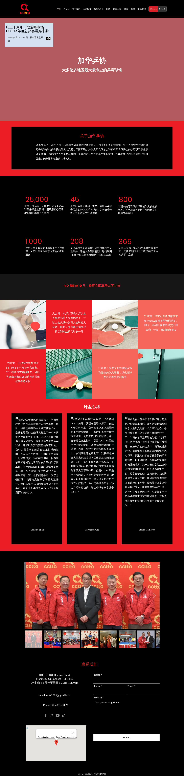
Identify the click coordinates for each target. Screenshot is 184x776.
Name (97, 675)
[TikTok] (63, 715)
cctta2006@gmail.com (58, 695)
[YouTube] (57, 715)
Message (98, 697)
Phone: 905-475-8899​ (55, 704)
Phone (97, 686)
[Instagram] (51, 715)
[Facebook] (45, 715)
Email (130, 686)
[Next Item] (154, 595)
